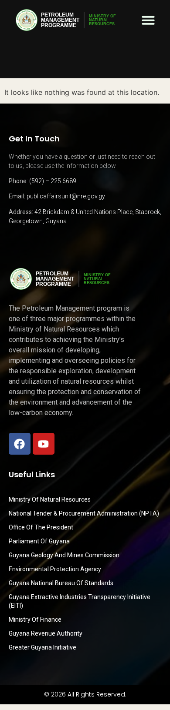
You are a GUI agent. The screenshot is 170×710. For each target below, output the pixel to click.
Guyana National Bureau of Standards (61, 582)
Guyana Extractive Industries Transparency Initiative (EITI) (79, 601)
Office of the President (41, 527)
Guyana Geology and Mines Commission (64, 555)
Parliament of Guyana (39, 541)
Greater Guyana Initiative (42, 647)
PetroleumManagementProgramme (60, 20)
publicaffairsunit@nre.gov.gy (66, 196)
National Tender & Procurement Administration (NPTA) (84, 513)
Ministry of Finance (35, 619)
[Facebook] (20, 444)
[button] (148, 20)
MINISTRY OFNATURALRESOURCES (102, 20)
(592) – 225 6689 (52, 181)
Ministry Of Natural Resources (50, 499)
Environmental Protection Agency (55, 569)
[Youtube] (43, 444)
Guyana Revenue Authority (45, 633)
